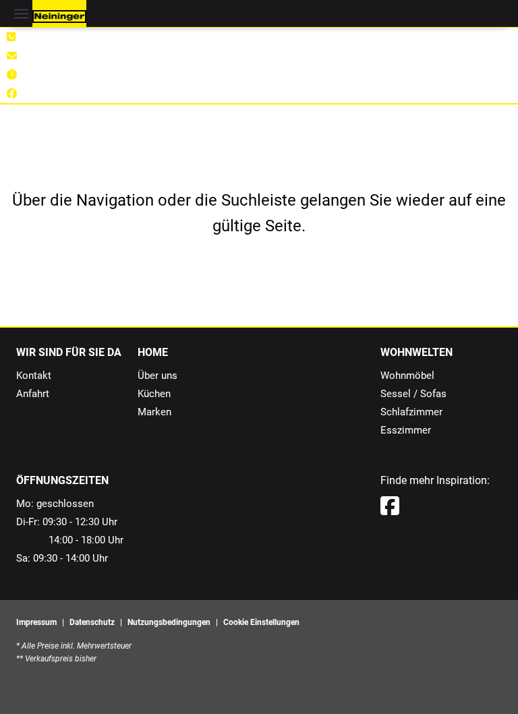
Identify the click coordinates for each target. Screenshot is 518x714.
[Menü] (21, 13)
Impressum (36, 622)
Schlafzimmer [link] (411, 412)
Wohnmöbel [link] (407, 375)
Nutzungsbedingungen (168, 622)
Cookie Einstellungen (261, 622)
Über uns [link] (157, 375)
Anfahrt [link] (32, 394)
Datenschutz (92, 622)
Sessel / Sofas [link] (413, 394)
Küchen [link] (154, 394)
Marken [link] (154, 412)
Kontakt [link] (33, 375)
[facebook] (389, 506)
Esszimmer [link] (405, 430)
